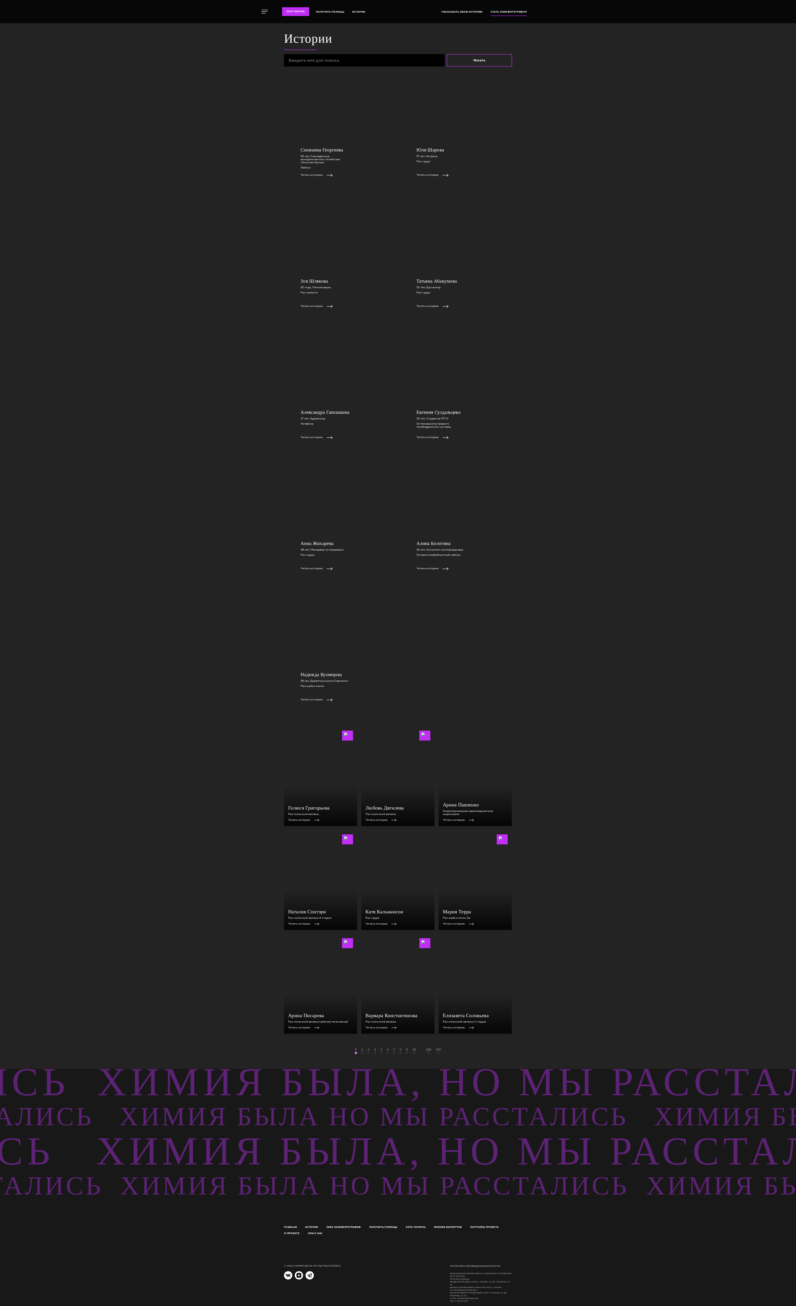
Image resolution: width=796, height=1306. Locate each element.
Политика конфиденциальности (475, 1266)
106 (428, 1049)
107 (438, 1049)
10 (414, 1049)
